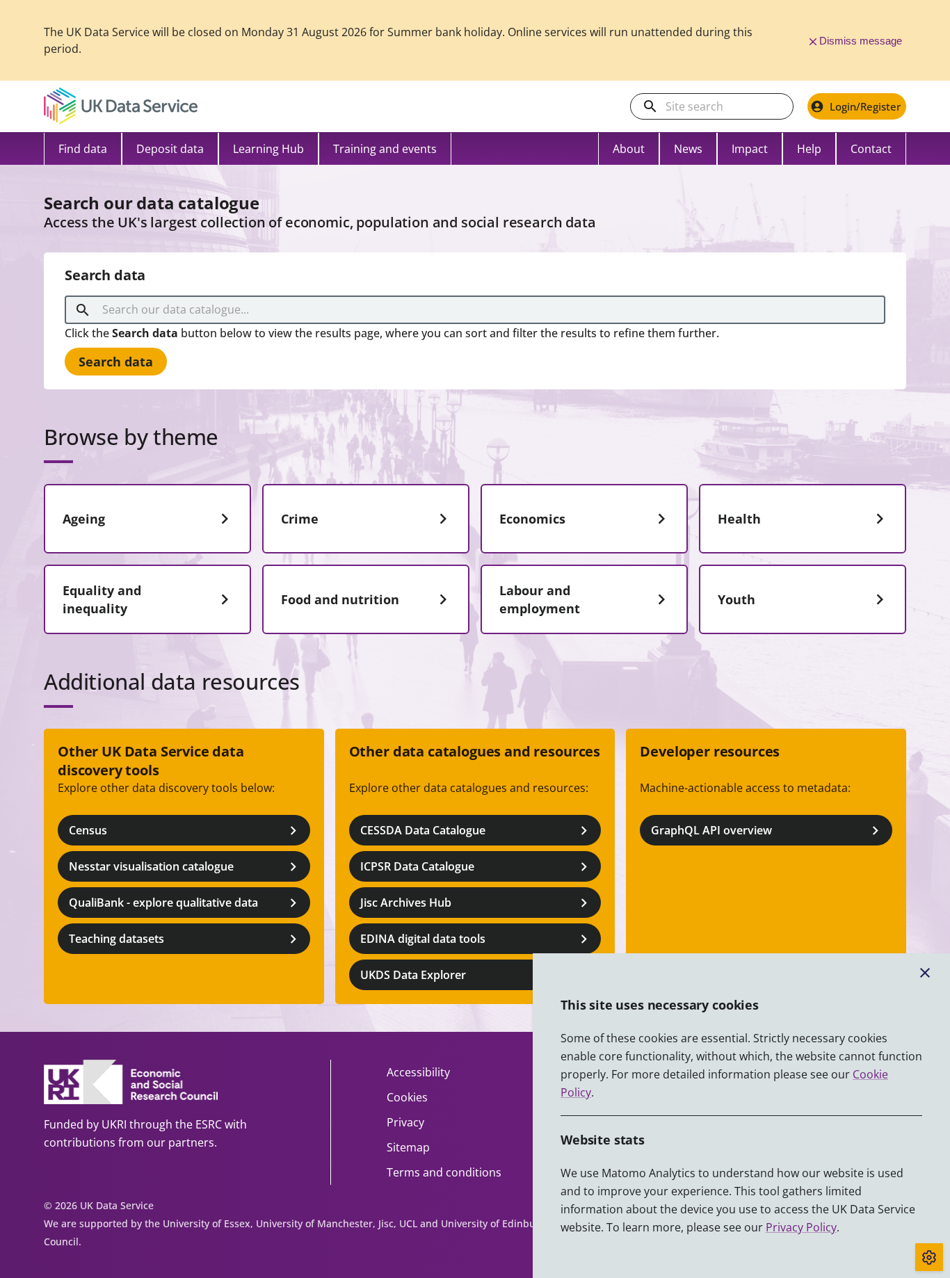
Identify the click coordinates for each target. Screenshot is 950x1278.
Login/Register (865, 106)
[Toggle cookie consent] (929, 1257)
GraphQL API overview (711, 830)
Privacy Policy (801, 1227)
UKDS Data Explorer (413, 974)
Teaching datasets (116, 938)
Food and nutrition (340, 599)
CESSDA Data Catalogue (422, 830)
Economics (532, 518)
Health (739, 518)
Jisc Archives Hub (405, 902)
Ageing (84, 518)
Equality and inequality (102, 599)
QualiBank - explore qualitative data (163, 902)
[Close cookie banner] (925, 972)
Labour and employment (539, 599)
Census (88, 830)
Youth (736, 599)
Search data (116, 361)
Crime (300, 518)
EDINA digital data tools (422, 938)
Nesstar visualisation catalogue (151, 866)
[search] (650, 106)
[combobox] (477, 310)
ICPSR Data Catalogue (417, 866)
